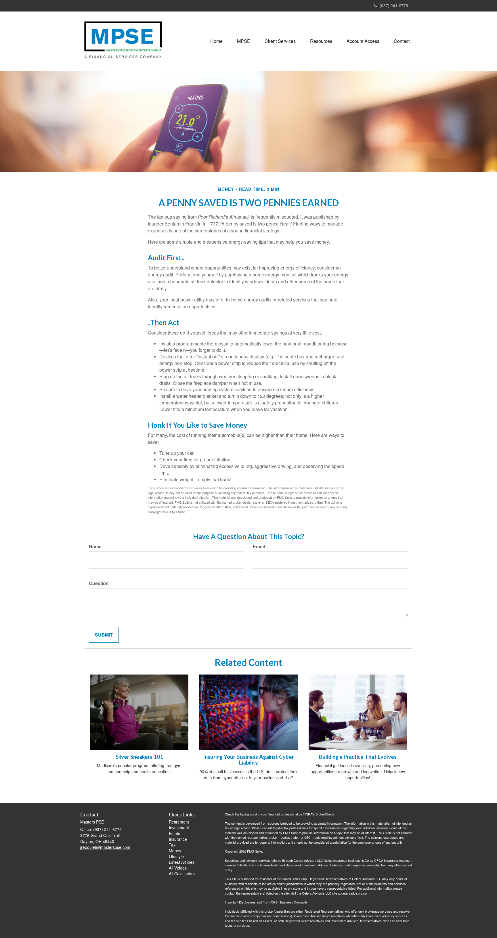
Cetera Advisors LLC (308, 860)
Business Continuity (294, 902)
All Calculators (182, 873)
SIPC (252, 865)
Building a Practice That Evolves (358, 757)
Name (95, 546)
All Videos (178, 868)
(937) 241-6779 (394, 5)
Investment (179, 827)
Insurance (178, 839)
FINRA (242, 865)
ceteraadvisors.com (355, 893)
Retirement (179, 822)
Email (259, 546)
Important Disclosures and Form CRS (251, 902)
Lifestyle (176, 856)
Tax (172, 845)
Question (99, 583)
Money (175, 850)
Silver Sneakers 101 (139, 757)
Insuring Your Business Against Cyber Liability (248, 760)
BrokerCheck (325, 814)
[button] (243, 41)
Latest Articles (181, 862)
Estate (174, 833)
